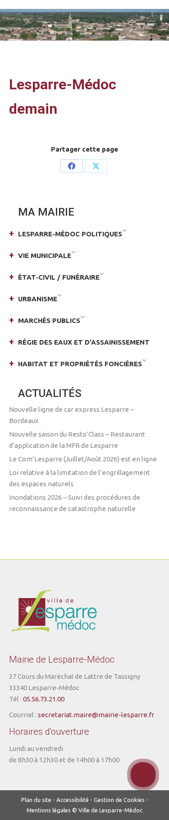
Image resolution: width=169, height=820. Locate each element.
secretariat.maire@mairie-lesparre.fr (96, 715)
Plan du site (36, 800)
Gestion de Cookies (119, 800)
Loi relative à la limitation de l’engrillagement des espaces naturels (79, 478)
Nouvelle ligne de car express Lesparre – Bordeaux (71, 414)
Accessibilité (72, 800)
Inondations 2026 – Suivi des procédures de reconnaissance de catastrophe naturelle (74, 502)
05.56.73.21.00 (43, 699)
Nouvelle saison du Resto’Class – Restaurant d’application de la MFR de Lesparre (77, 439)
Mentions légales (49, 810)
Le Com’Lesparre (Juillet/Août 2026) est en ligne (83, 459)
